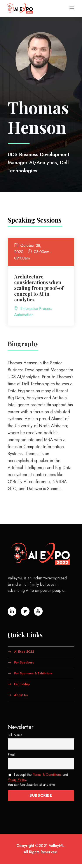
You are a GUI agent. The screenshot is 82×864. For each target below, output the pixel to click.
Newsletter (20, 727)
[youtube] (38, 611)
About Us (21, 695)
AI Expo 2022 (24, 651)
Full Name (15, 735)
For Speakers (24, 662)
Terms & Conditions (47, 774)
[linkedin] (12, 611)
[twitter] (25, 611)
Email (11, 754)
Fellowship (22, 684)
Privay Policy (17, 779)
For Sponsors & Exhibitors (33, 673)
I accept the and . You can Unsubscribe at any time (38, 779)
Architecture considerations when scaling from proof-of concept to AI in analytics (39, 288)
